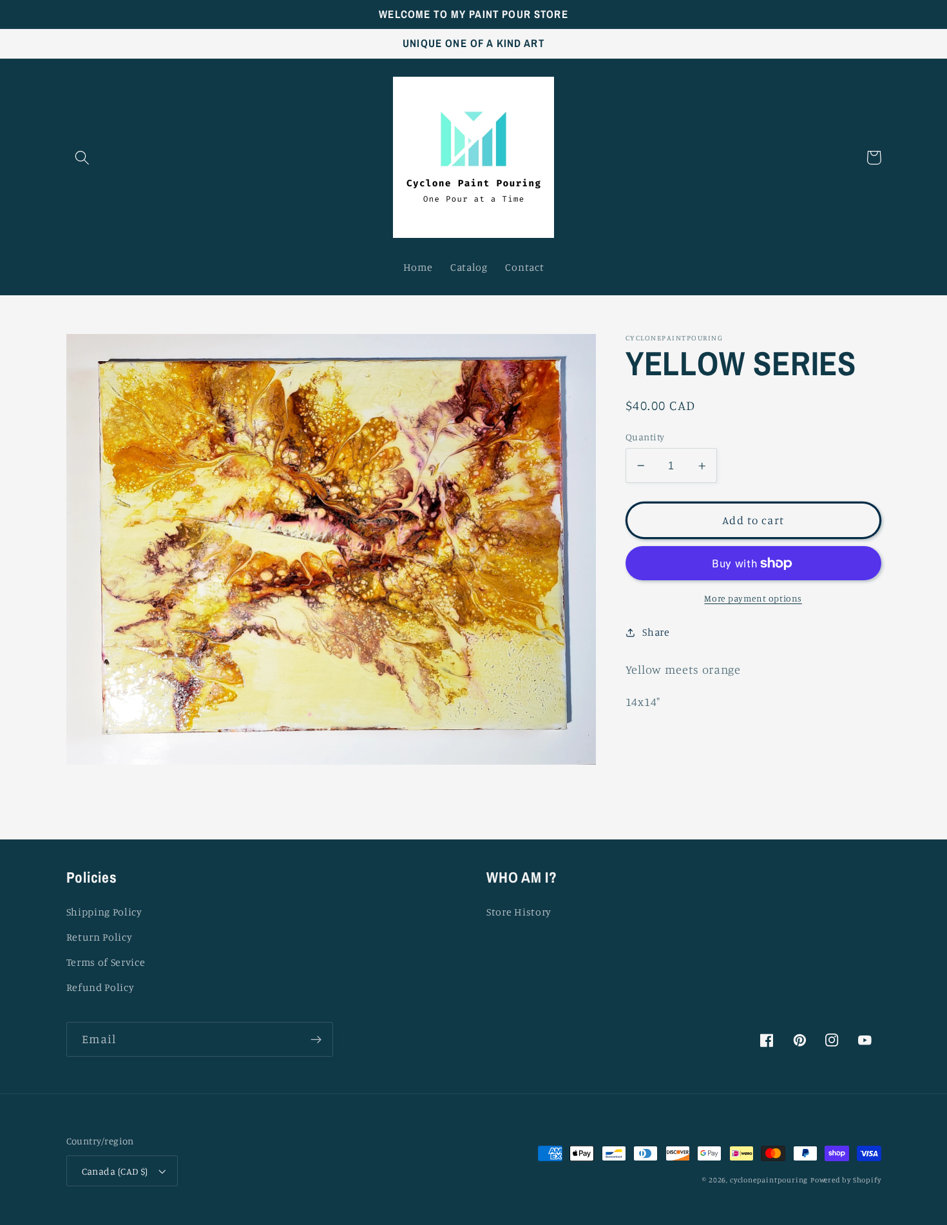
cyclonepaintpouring (769, 1179)
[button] (82, 157)
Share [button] (655, 631)
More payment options (753, 598)
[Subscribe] (316, 1039)
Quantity (645, 437)
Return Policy (99, 936)
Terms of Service (106, 962)
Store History (518, 911)
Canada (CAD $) (115, 1171)
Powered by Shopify (845, 1179)
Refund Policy (100, 987)
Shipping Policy (104, 911)
